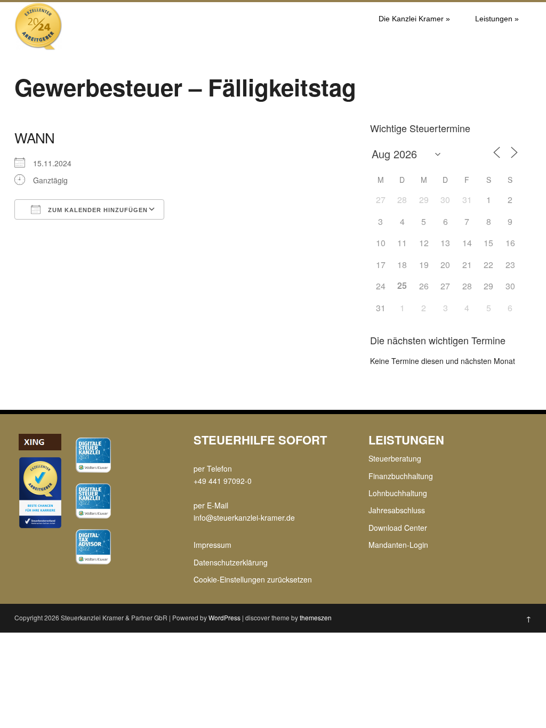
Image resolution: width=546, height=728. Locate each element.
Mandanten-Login (398, 544)
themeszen (316, 617)
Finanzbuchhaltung (400, 476)
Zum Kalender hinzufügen (97, 210)
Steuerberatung (394, 458)
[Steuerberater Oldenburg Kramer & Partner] (38, 47)
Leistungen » (497, 18)
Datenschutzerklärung (231, 562)
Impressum (212, 544)
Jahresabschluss (396, 510)
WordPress (224, 617)
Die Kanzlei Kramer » (414, 18)
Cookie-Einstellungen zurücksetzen (253, 579)
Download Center (397, 527)
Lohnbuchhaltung (397, 493)
